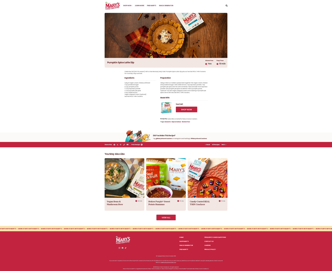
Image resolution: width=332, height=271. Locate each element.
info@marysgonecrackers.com (168, 262)
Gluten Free (186, 122)
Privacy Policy (210, 249)
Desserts (168, 122)
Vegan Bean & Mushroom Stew (115, 203)
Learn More (139, 6)
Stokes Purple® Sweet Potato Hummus (159, 203)
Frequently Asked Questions (215, 237)
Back (208, 145)
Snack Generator (166, 6)
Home (181, 237)
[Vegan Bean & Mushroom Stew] (124, 178)
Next (223, 145)
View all (166, 217)
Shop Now (186, 109)
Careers (207, 245)
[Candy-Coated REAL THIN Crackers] (207, 178)
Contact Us (209, 241)
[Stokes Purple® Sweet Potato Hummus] (166, 178)
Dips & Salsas (176, 122)
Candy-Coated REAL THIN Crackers (200, 203)
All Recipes (216, 145)
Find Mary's (151, 6)
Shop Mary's (184, 241)
